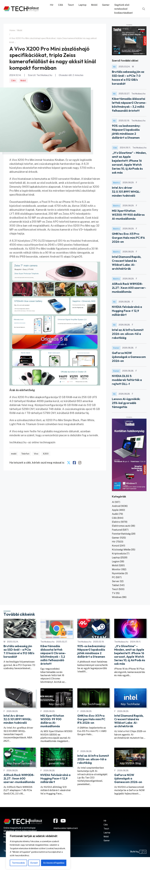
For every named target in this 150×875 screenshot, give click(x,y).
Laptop (82, 5)
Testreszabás (18, 863)
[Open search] (143, 9)
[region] (38, 850)
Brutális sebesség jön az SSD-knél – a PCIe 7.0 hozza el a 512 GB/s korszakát (19, 651)
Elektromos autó (121, 525)
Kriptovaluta (119, 553)
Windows (117, 597)
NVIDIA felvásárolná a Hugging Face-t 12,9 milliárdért (127, 311)
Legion (115, 561)
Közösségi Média (121, 549)
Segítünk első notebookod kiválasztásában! (123, 9)
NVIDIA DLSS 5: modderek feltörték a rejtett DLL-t (127, 380)
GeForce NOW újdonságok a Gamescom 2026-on (129, 357)
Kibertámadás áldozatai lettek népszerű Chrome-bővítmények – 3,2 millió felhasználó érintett (53, 654)
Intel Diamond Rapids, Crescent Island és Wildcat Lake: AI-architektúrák (129, 721)
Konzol (115, 545)
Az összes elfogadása (53, 863)
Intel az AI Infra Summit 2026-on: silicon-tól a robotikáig (128, 334)
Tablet (115, 585)
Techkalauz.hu (44, 75)
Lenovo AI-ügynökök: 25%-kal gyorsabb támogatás (126, 403)
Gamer (106, 5)
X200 (45, 454)
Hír (51, 5)
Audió (115, 514)
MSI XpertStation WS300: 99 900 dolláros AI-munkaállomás (128, 214)
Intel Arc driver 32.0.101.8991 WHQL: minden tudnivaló (126, 191)
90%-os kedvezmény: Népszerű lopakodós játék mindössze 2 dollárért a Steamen (91, 651)
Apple (115, 510)
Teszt (71, 5)
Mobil (94, 5)
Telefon (25, 454)
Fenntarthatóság (121, 533)
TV (113, 593)
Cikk (60, 5)
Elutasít (34, 863)
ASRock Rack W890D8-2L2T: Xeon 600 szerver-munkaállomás (129, 287)
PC (113, 577)
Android (116, 506)
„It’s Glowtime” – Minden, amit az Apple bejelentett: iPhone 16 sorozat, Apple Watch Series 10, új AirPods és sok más (129, 654)
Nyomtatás (118, 573)
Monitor (116, 569)
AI (113, 502)
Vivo (36, 454)
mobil (14, 454)
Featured (117, 529)
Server (115, 581)
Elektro (116, 183)
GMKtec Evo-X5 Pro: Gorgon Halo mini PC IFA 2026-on (128, 237)
